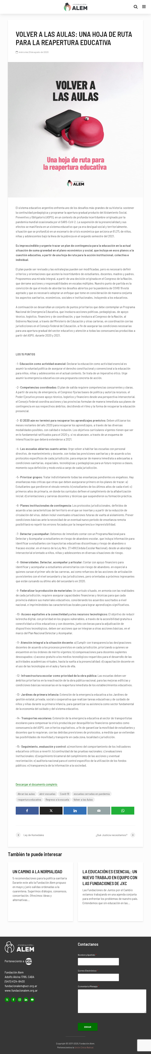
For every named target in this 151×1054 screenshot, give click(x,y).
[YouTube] (32, 999)
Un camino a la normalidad (37, 871)
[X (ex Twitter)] (7, 999)
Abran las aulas (26, 793)
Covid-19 (64, 793)
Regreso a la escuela (57, 799)
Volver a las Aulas (83, 799)
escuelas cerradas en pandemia (92, 793)
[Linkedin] (26, 999)
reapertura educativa (29, 799)
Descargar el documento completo (37, 784)
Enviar (87, 1026)
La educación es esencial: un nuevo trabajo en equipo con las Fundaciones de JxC (110, 877)
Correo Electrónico (88, 970)
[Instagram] (19, 999)
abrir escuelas (47, 793)
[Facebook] (13, 999)
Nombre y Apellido (87, 955)
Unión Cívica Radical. (84, 1047)
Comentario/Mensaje (88, 986)
